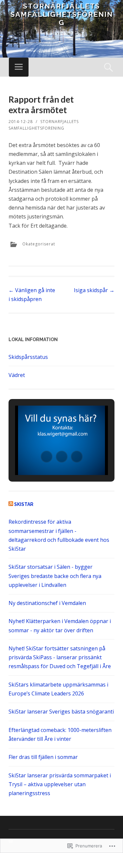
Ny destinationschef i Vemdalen (47, 603)
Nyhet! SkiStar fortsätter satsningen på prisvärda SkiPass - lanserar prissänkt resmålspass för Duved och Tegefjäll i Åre (60, 657)
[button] (46, 457)
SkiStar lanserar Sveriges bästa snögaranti (61, 711)
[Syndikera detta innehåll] (11, 504)
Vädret (17, 375)
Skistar (23, 504)
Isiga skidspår (94, 290)
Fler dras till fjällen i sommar (43, 757)
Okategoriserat (38, 244)
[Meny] (19, 67)
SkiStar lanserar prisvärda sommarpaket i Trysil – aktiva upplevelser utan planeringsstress (60, 784)
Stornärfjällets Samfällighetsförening (61, 14)
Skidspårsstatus (28, 357)
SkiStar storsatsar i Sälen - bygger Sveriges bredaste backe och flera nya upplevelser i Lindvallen (55, 575)
